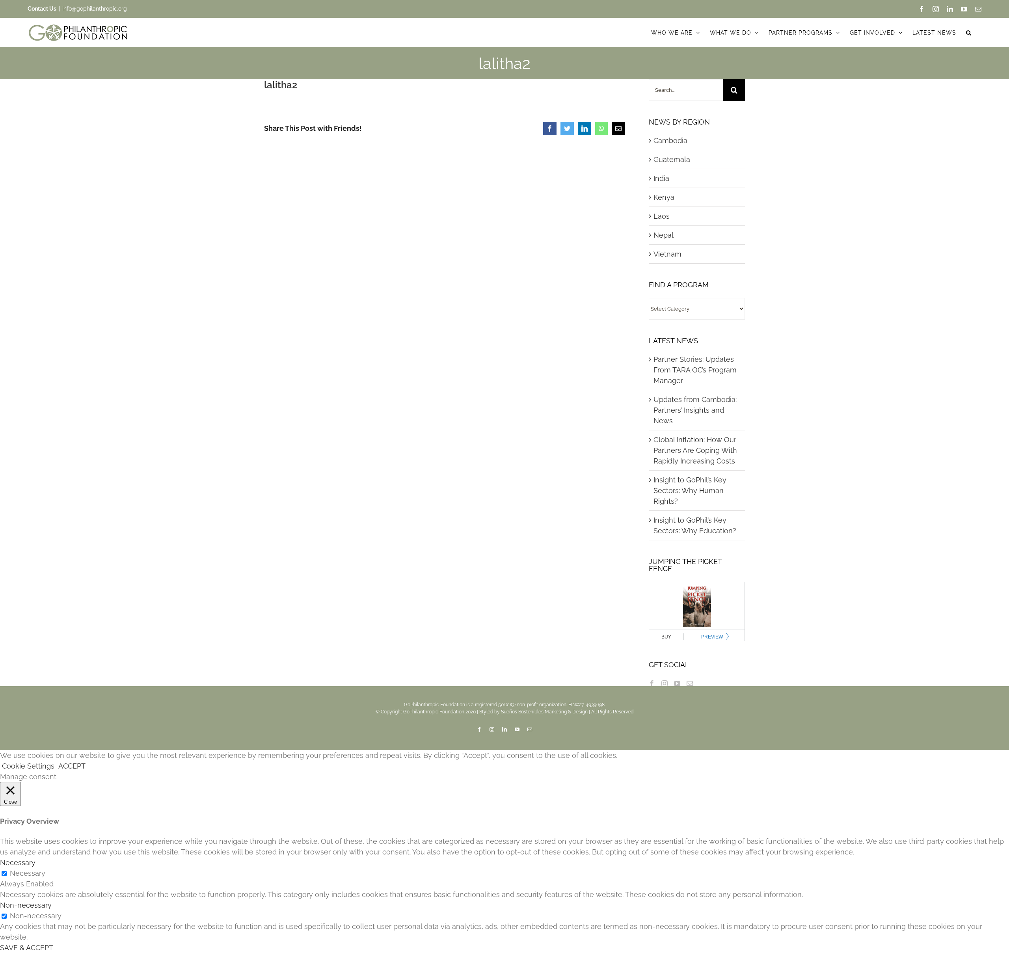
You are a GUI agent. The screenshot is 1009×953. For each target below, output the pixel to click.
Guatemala (671, 159)
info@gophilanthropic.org (94, 9)
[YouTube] (677, 683)
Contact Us (42, 9)
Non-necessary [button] (26, 905)
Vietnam (667, 254)
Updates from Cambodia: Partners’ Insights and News (695, 410)
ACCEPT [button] (72, 766)
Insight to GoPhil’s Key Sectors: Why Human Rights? (689, 490)
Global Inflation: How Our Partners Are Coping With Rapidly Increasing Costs (695, 450)
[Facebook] (652, 683)
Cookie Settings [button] (28, 766)
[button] (969, 32)
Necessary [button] (17, 862)
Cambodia (670, 140)
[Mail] (690, 683)
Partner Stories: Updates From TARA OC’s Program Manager (695, 370)
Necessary (27, 873)
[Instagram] (664, 683)
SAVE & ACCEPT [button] (26, 948)
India (661, 178)
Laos (661, 216)
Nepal (663, 235)
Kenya (663, 197)
